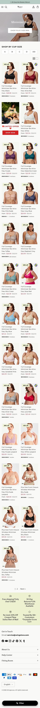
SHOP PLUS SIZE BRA (20, 30)
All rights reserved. (21, 690)
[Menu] (2, 7)
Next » (23, 589)
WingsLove (11, 690)
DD (34, 52)
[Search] (7, 7)
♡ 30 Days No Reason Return (20, 2)
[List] (37, 58)
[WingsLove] (20, 7)
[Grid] (34, 58)
